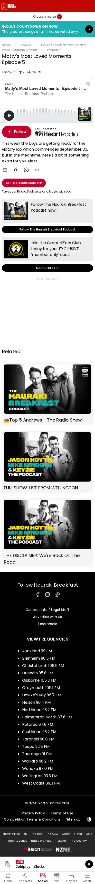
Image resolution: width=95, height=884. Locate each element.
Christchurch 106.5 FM (43, 665)
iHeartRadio (47, 623)
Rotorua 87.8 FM (37, 724)
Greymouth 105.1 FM (41, 687)
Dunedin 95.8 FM (37, 673)
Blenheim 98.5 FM (38, 658)
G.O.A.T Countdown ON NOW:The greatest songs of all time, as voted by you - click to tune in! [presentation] (47, 29)
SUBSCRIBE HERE (47, 254)
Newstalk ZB (11, 834)
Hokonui (61, 841)
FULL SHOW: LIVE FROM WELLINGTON (47, 461)
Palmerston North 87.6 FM (47, 717)
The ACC (52, 834)
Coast (66, 834)
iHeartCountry (17, 841)
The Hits (36, 834)
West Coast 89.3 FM (41, 783)
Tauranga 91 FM (37, 754)
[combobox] (37, 170)
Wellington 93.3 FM (39, 776)
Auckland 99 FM (37, 651)
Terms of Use (62, 813)
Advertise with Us (47, 616)
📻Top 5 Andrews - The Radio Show (47, 394)
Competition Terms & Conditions (32, 819)
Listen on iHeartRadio (47, 864)
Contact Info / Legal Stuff (47, 609)
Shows (26, 45)
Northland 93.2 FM (39, 710)
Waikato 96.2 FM (37, 761)
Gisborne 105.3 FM (39, 680)
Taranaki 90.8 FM (38, 739)
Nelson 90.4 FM (36, 702)
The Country (78, 841)
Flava (78, 834)
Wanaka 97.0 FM (37, 768)
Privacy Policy (33, 813)
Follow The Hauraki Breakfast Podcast (47, 216)
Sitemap (73, 819)
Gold (89, 834)
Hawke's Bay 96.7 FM (41, 695)
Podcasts (54, 50)
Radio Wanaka (41, 841)
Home (6, 45)
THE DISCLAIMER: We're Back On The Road (47, 532)
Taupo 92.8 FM (35, 746)
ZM (25, 834)
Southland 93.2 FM (39, 732)
